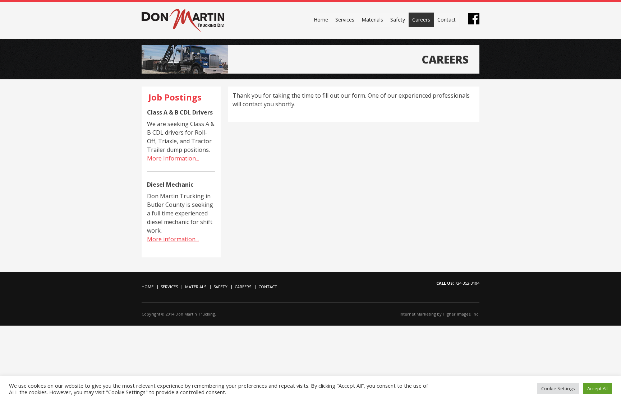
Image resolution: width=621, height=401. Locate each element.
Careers (421, 19)
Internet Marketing (418, 314)
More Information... (173, 158)
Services (344, 19)
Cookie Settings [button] (558, 388)
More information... (173, 239)
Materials (372, 19)
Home (321, 19)
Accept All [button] (597, 388)
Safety (397, 19)
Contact (446, 19)
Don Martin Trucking (183, 20)
